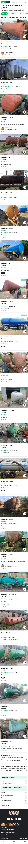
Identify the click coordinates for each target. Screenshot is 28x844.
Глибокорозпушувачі (13, 800)
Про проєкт (4, 827)
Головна (2, 843)
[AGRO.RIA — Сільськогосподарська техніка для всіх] (6, 2)
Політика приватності (7, 830)
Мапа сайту (4, 835)
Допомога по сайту (14, 816)
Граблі (13, 803)
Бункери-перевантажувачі (13, 795)
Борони (13, 792)
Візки (13, 797)
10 (26, 772)
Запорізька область (13, 781)
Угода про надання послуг (9, 832)
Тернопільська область (13, 783)
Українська (23, 838)
